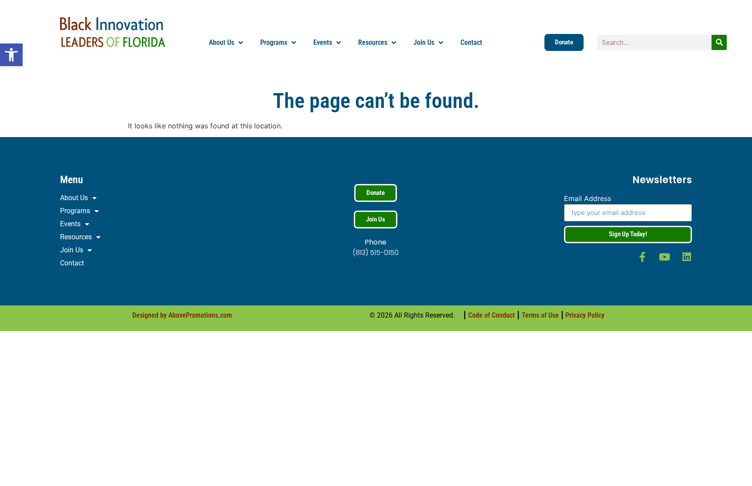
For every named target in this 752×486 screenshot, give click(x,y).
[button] (11, 55)
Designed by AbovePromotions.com (182, 315)
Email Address (587, 199)
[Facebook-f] (643, 257)
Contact (471, 42)
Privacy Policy (584, 315)
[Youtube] (665, 257)
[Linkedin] (687, 257)
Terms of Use (540, 315)
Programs (273, 42)
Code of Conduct (491, 315)
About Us (221, 42)
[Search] (719, 42)
